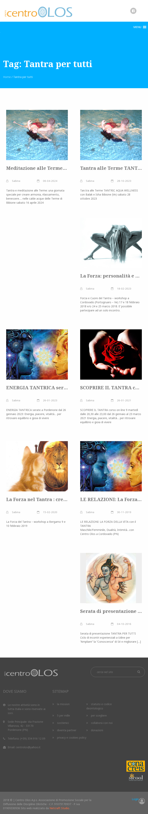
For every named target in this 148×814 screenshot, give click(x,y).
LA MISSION (63, 704)
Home (7, 77)
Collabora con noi (102, 723)
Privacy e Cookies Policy (71, 737)
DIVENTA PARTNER (66, 730)
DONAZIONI (97, 730)
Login (135, 799)
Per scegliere (99, 715)
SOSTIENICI (63, 723)
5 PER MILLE (63, 715)
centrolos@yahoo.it (28, 747)
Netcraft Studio (59, 808)
